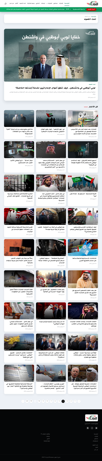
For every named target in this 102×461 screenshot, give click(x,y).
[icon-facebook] (87, 428)
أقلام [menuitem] (16, 3)
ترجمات (48, 436)
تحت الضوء (95, 445)
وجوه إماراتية (47, 441)
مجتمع (96, 438)
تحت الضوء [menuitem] (22, 3)
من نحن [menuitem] (11, 3)
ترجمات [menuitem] (43, 3)
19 (31, 401)
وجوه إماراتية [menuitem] (30, 3)
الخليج (48, 438)
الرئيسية (93, 16)
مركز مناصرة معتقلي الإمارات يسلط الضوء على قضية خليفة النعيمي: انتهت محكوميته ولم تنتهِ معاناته (66, 9)
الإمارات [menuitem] (61, 3)
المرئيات (49, 3)
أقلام (97, 447)
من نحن (96, 449)
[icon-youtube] (96, 428)
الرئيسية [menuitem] (66, 3)
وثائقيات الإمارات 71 (45, 434)
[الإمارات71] (92, 3)
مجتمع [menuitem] (56, 3)
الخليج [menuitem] (38, 3)
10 (39, 401)
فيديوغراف (95, 441)
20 (27, 401)
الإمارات (96, 436)
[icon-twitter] (92, 428)
